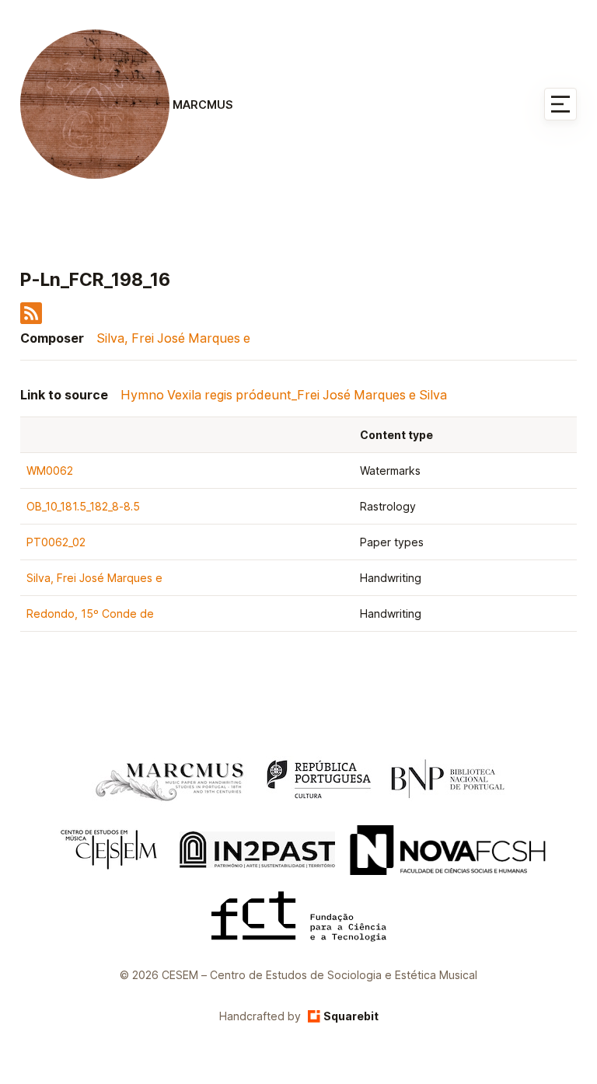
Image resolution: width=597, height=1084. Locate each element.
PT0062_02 (56, 542)
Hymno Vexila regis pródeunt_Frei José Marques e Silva (283, 395)
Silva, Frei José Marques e (173, 338)
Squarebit (351, 1016)
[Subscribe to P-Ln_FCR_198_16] (31, 319)
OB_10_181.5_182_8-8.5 (83, 506)
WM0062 (49, 470)
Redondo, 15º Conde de (90, 613)
